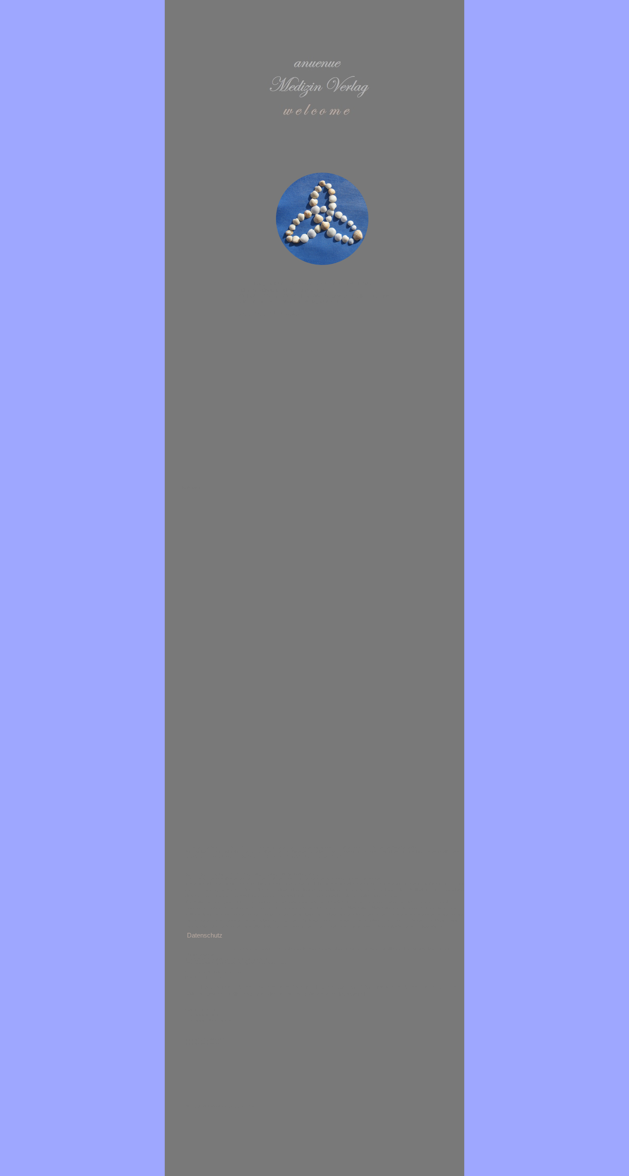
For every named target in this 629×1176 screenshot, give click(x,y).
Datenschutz (205, 935)
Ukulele (268, 313)
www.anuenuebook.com (205, 1039)
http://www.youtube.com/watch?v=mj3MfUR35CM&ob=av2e (236, 963)
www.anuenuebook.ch (203, 1043)
